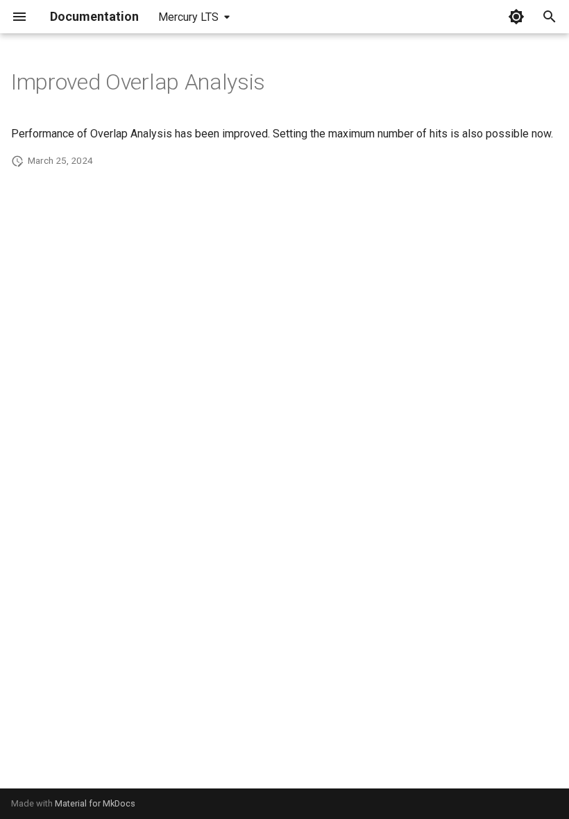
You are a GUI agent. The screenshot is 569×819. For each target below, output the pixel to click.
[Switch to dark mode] (516, 17)
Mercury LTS (188, 17)
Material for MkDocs (95, 803)
